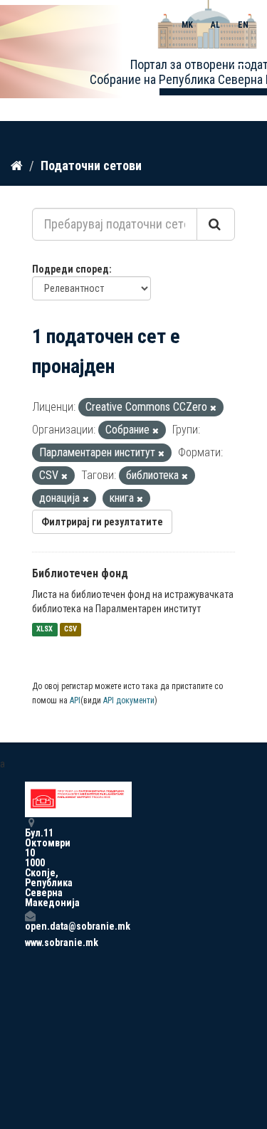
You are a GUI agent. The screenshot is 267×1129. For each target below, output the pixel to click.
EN (243, 25)
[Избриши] (213, 408)
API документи (129, 700)
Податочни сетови (91, 165)
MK (187, 25)
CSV (70, 629)
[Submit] (216, 224)
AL (215, 25)
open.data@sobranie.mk (30, 925)
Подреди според (70, 269)
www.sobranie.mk (30, 942)
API (75, 700)
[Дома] (17, 165)
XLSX (44, 629)
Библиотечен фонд (80, 573)
